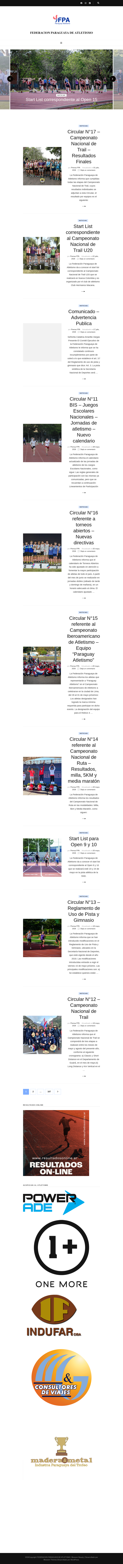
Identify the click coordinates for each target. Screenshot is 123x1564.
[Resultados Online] (56, 1175)
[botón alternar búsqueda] (98, 3)
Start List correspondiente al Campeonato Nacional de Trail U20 (83, 238)
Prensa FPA (75, 168)
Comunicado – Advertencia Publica (83, 317)
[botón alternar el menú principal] (61, 43)
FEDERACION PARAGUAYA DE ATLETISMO (61, 32)
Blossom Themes (50, 1560)
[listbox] (61, 79)
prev (10, 79)
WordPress (75, 1560)
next (113, 79)
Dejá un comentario (87, 170)
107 (50, 1091)
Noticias (61, 90)
